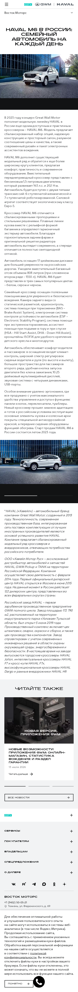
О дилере (12, 872)
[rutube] (23, 884)
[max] (44, 884)
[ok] (54, 884)
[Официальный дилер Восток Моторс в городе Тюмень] (54, 4)
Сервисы (12, 831)
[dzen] (64, 884)
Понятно (15, 984)
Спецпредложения (21, 862)
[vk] (13, 884)
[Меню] (6, 4)
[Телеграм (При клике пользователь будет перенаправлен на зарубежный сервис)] (34, 884)
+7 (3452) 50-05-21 (15, 902)
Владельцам (15, 852)
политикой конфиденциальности (25, 955)
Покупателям (16, 841)
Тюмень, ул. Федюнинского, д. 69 (29, 906)
